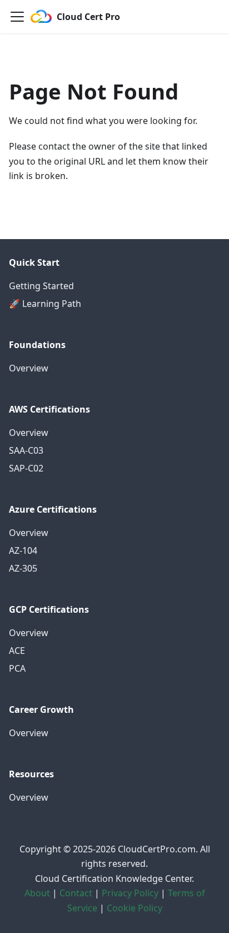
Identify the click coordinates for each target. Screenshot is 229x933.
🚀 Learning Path (45, 303)
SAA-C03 (26, 450)
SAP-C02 (26, 468)
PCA (17, 668)
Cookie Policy (134, 908)
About (37, 893)
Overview (28, 368)
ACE (17, 650)
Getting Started (41, 286)
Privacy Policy (130, 893)
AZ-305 (23, 568)
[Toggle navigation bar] (17, 16)
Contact (75, 893)
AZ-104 (23, 550)
